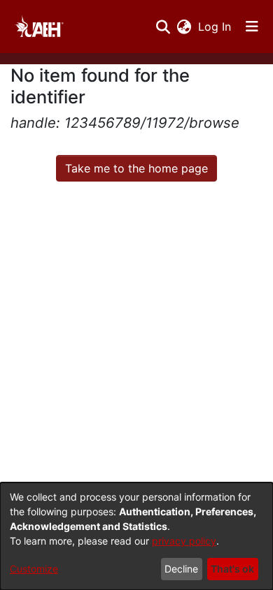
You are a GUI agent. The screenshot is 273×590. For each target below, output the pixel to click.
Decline (181, 569)
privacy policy (184, 541)
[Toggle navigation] (251, 26)
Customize (34, 569)
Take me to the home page (136, 168)
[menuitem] (183, 26)
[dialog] (136, 536)
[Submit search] (163, 26)
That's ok (232, 569)
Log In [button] (215, 27)
